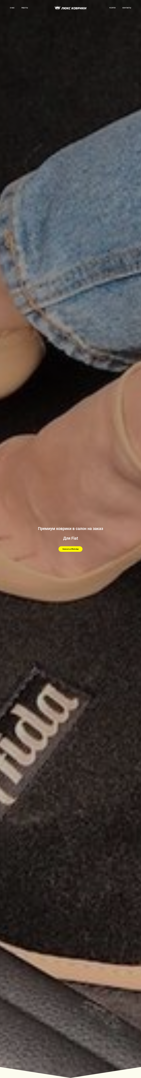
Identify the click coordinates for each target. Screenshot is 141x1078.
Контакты (126, 8)
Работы (24, 8)
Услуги (112, 8)
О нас (12, 8)
